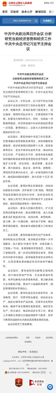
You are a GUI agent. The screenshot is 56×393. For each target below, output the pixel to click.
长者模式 (47, 21)
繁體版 (46, 3)
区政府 (15, 11)
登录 (52, 3)
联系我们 (34, 352)
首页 (5, 11)
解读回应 (40, 11)
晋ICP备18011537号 (16, 369)
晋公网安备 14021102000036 (19, 372)
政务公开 (27, 11)
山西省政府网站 (11, 338)
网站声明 (22, 352)
